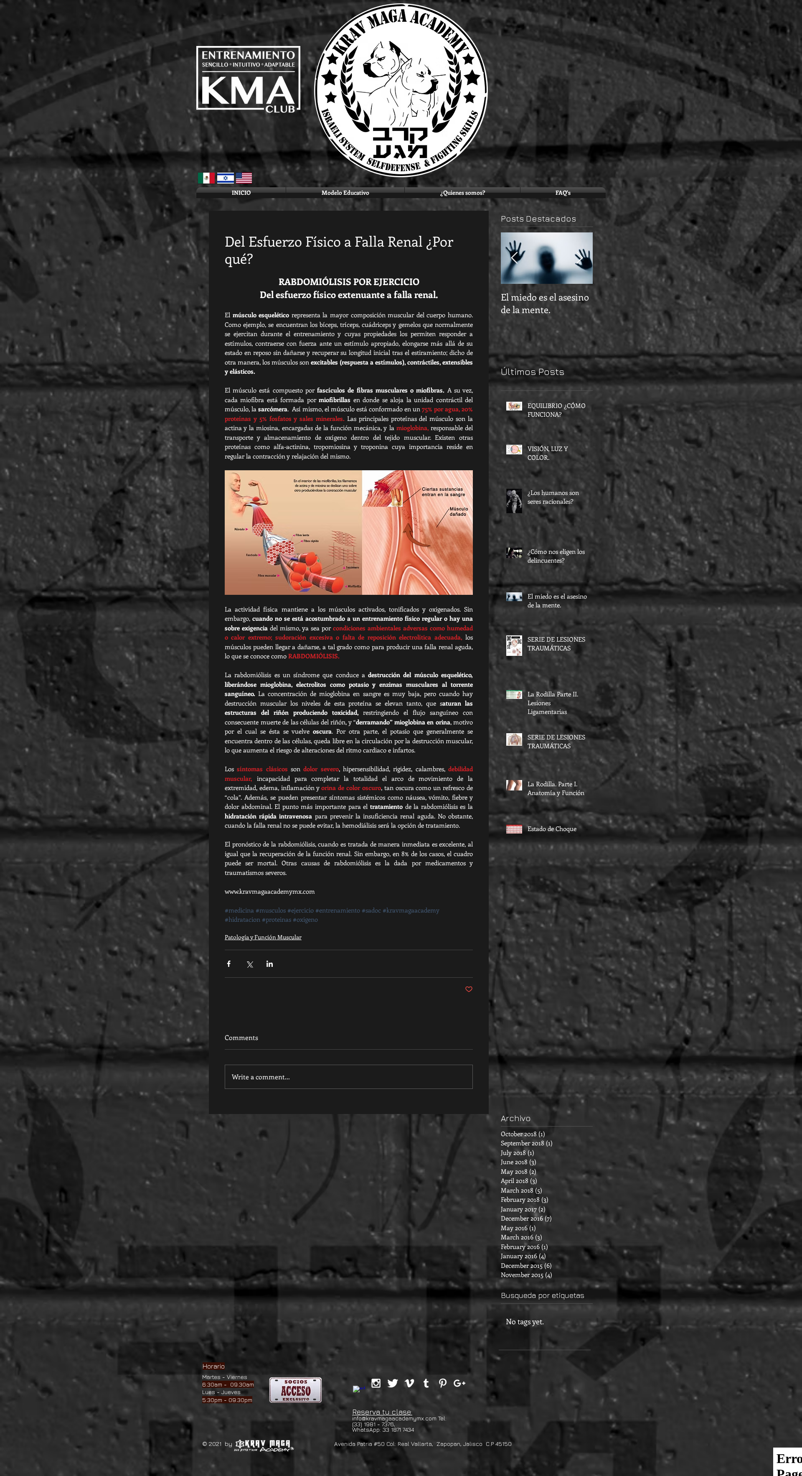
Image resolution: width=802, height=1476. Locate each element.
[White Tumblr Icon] (426, 1383)
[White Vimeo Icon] (409, 1383)
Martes (211, 1376)
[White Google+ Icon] (459, 1383)
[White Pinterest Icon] (443, 1383)
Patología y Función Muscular (263, 937)
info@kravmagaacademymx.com (394, 1418)
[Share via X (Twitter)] (249, 964)
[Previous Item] (514, 258)
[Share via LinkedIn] (270, 964)
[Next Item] (579, 258)
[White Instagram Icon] (376, 1383)
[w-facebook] (359, 1392)
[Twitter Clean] (392, 1383)
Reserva (366, 1411)
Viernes (237, 1376)
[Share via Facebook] (229, 964)
